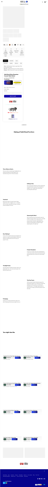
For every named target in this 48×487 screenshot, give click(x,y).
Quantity (5, 90)
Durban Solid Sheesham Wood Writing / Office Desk (12, 383)
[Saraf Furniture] (24, 2)
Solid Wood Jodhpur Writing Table (10, 437)
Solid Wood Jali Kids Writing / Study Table (11, 410)
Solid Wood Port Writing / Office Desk (30, 410)
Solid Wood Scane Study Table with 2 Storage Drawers (12, 356)
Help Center (26, 476)
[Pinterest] (44, 478)
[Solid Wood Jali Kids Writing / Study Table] (12, 399)
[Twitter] (37, 478)
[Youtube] (41, 478)
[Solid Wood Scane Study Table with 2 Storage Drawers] (12, 345)
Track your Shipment (20, 476)
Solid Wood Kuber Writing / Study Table (31, 356)
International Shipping (6, 476)
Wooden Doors (13, 476)
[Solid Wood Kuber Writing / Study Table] (32, 345)
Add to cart (13, 96)
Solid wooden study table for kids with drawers (32, 383)
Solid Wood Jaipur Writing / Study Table (31, 437)
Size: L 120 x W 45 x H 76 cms (9, 87)
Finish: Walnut (6, 89)
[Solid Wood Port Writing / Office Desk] (32, 399)
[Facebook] (39, 478)
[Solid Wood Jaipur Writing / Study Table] (32, 427)
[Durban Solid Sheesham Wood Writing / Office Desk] (12, 372)
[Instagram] (42, 478)
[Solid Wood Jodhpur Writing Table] (12, 427)
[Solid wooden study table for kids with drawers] (32, 372)
